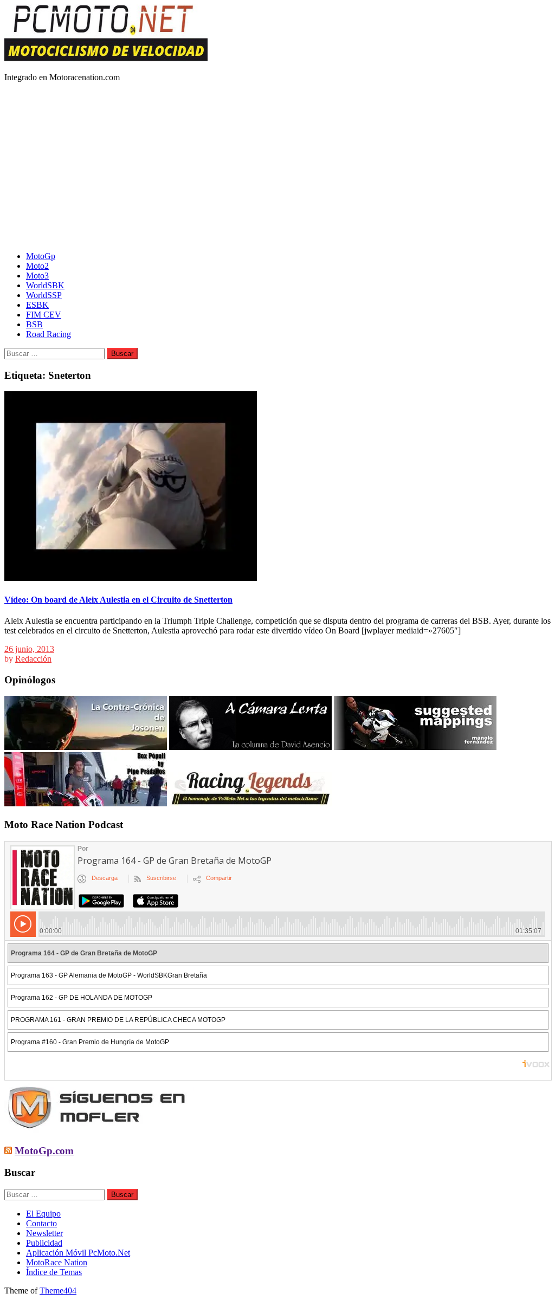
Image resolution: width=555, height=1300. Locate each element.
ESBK (37, 304)
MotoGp (40, 256)
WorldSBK (45, 285)
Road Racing (48, 334)
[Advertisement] (277, 167)
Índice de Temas (54, 1272)
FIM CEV (43, 314)
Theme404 (58, 1290)
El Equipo (43, 1213)
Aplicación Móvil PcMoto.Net (78, 1252)
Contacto (41, 1223)
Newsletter (44, 1233)
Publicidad (44, 1242)
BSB (34, 324)
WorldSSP (44, 295)
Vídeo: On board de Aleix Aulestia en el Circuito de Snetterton (118, 599)
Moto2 (37, 265)
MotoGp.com (44, 1150)
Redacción (33, 658)
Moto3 (37, 275)
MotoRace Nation (56, 1262)
